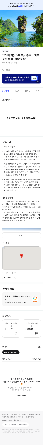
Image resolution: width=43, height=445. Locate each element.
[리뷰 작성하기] (39, 346)
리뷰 (37, 91)
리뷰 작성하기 (21, 395)
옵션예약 (5, 91)
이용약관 (5, 414)
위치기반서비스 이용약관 (18, 414)
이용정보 (26, 91)
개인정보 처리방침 (34, 414)
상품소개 (16, 91)
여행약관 (20, 417)
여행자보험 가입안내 (8, 417)
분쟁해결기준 (30, 417)
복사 (15, 273)
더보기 (21, 235)
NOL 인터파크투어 (11, 352)
